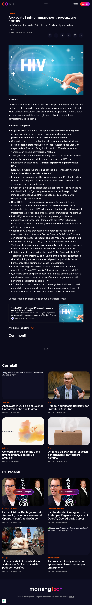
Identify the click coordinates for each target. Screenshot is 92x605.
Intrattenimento (54, 558)
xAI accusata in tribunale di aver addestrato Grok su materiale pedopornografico (22, 564)
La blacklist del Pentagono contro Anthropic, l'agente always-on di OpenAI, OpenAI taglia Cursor (23, 515)
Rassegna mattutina (10, 509)
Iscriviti (85, 4)
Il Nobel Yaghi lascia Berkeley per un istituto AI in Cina (68, 407)
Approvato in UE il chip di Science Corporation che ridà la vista (23, 407)
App (35, 11)
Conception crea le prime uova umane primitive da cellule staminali (21, 455)
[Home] (15, 11)
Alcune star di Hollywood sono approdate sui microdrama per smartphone (66, 564)
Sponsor (57, 11)
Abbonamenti (70, 11)
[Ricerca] (13, 4)
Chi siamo (45, 11)
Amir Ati (11, 29)
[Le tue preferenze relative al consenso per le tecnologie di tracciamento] (4, 601)
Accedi (75, 4)
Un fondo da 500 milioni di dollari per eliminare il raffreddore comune (68, 455)
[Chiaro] (10, 4)
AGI (32, 328)
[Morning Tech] (5, 4)
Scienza (5, 402)
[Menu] (46, 4)
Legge (5, 558)
